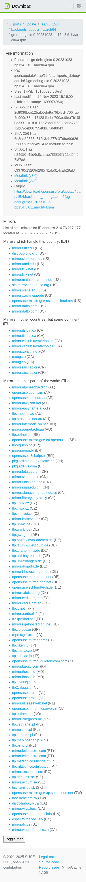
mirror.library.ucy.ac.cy (29, 498)
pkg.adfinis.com (24, 466)
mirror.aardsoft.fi (24, 614)
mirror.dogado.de (25, 566)
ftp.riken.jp (20, 645)
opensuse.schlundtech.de (32, 587)
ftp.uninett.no (22, 714)
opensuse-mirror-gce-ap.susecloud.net (42, 793)
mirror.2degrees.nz (27, 719)
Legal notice (48, 857)
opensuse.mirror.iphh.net (31, 577)
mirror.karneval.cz (26, 519)
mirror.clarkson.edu (27, 258)
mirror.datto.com (24, 306)
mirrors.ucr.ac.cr (24, 367)
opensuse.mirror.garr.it (29, 640)
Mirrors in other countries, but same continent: (42, 319)
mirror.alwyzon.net (26, 403)
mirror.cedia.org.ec (26, 598)
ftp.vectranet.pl (23, 724)
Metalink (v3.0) (26, 176)
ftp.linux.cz (20, 503)
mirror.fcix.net (22, 269)
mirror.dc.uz (21, 824)
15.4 (55, 24)
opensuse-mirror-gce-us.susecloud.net (42, 301)
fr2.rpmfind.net (23, 619)
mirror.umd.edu (24, 264)
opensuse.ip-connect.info (32, 814)
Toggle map (14, 839)
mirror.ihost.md (24, 672)
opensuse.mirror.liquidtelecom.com (39, 661)
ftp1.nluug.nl (22, 682)
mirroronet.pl (22, 729)
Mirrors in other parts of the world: (32, 381)
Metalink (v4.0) (26, 181)
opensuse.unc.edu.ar (28, 398)
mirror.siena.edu (25, 290)
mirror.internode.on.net (30, 424)
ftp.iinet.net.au (23, 413)
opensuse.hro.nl (25, 693)
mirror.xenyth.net (25, 351)
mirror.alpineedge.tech (29, 387)
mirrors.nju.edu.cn (26, 487)
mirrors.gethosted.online (31, 624)
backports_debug (25, 29)
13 (67, 241)
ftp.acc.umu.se (23, 777)
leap (44, 24)
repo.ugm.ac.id (24, 635)
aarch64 (49, 29)
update (30, 24)
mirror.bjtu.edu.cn (25, 471)
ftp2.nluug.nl (22, 687)
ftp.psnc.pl (20, 745)
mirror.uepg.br (23, 450)
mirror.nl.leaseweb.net (29, 703)
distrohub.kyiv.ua (25, 803)
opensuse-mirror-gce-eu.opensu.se (39, 440)
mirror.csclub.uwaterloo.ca (33, 341)
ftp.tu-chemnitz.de (26, 550)
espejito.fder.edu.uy (27, 819)
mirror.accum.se (24, 782)
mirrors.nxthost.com (27, 772)
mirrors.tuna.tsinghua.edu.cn (34, 492)
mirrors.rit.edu (23, 248)
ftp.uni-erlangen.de (27, 561)
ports (17, 24)
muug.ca (19, 357)
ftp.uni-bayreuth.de (27, 556)
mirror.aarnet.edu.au (28, 429)
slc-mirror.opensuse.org (30, 285)
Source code (49, 862)
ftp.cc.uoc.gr (21, 629)
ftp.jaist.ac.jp (22, 650)
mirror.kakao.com (25, 666)
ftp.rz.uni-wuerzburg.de (30, 545)
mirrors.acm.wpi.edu (28, 295)
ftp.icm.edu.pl (22, 735)
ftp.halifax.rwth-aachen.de (32, 540)
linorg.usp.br (22, 445)
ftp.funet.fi (19, 608)
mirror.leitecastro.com (29, 751)
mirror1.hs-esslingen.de (30, 571)
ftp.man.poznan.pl (26, 740)
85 (68, 381)
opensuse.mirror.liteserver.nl (34, 708)
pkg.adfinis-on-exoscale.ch (33, 461)
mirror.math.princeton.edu (32, 280)
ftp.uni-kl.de (21, 524)
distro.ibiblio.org (24, 253)
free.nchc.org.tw (24, 798)
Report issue (49, 867)
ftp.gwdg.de (21, 535)
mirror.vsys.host (24, 808)
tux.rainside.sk (23, 787)
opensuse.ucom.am (27, 392)
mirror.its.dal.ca (24, 330)
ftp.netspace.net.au (27, 419)
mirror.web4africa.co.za (30, 830)
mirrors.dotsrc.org (26, 593)
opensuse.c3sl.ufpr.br (29, 456)
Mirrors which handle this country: (32, 241)
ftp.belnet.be (22, 435)
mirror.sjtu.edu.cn (25, 477)
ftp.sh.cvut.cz (22, 514)
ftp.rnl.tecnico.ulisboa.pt (31, 761)
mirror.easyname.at (27, 408)
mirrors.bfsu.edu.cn (27, 482)
